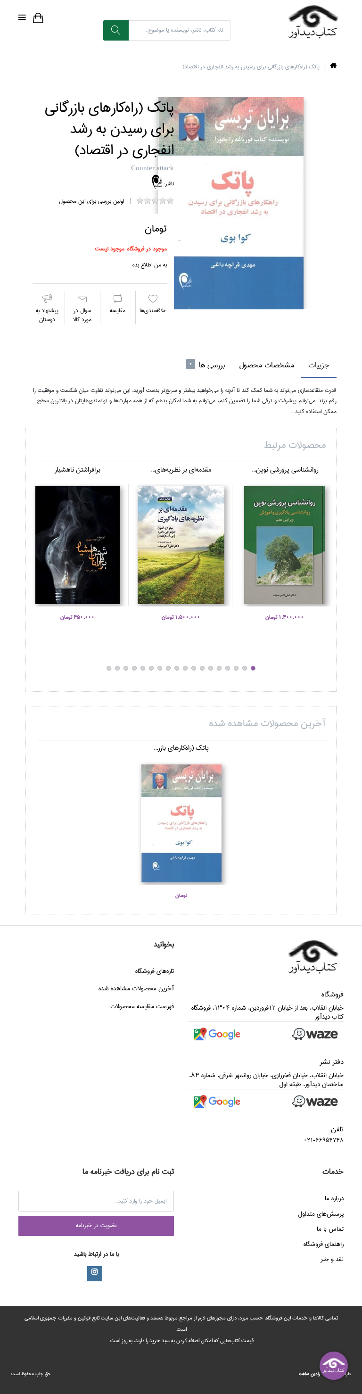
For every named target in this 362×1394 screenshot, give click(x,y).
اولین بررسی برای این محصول (91, 201)
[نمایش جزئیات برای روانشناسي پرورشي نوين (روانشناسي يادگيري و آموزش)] (285, 545)
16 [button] (125, 668)
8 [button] (193, 668)
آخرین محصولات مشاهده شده (136, 988)
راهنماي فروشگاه (324, 1244)
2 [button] (244, 668)
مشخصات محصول (266, 365)
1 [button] (253, 668)
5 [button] (219, 668)
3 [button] (236, 668)
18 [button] (109, 668)
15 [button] (134, 668)
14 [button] (142, 668)
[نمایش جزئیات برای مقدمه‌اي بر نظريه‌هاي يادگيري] (181, 545)
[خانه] (333, 67)
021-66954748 (324, 1140)
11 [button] (168, 668)
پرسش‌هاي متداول (321, 1214)
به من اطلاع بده (149, 264)
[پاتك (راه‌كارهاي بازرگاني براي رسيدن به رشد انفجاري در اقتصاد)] (230, 203)
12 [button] (159, 668)
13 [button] (151, 668)
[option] (230, 203)
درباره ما (334, 1198)
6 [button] (210, 668)
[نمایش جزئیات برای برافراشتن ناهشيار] (77, 545)
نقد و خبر (332, 1259)
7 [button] (202, 668)
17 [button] (117, 668)
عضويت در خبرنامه (96, 1225)
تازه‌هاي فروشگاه (154, 971)
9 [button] (185, 668)
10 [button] (176, 668)
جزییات (318, 365)
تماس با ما (330, 1229)
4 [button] (227, 668)
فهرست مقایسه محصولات (142, 1006)
